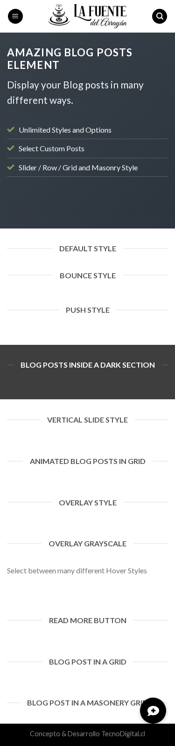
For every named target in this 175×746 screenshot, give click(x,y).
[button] (153, 711)
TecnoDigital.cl (123, 734)
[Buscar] (159, 16)
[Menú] (15, 16)
